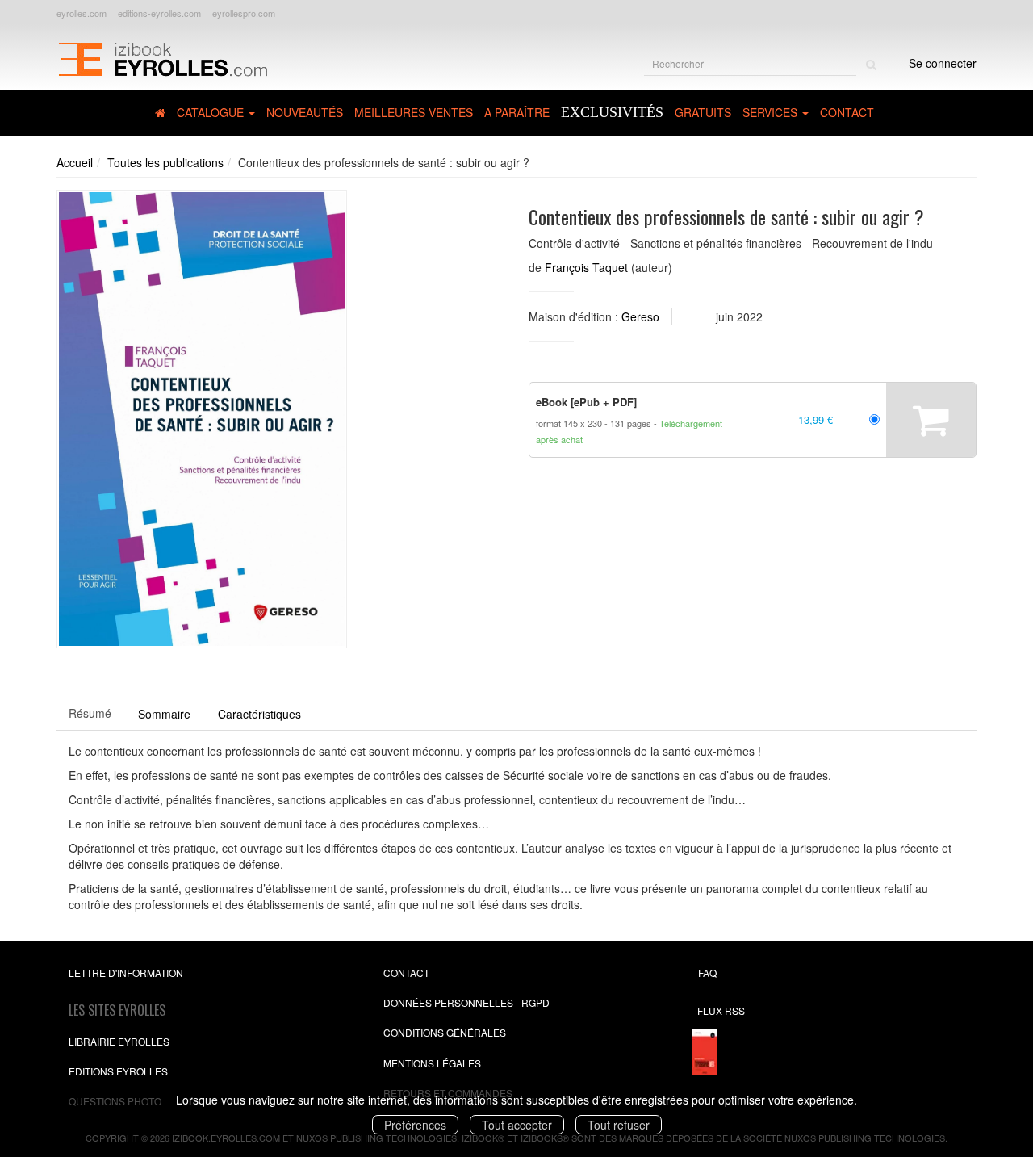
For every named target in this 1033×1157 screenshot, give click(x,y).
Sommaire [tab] (164, 714)
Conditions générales (444, 1032)
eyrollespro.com (243, 12)
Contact (847, 112)
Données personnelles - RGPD (466, 1002)
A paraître (517, 112)
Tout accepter (517, 1125)
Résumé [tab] (90, 713)
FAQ (707, 972)
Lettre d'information (126, 972)
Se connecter (943, 63)
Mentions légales (432, 1063)
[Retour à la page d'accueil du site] (162, 57)
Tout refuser (619, 1125)
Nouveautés (304, 112)
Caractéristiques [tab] (259, 714)
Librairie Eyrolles (119, 1041)
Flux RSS (721, 1010)
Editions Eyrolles (118, 1071)
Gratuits (703, 112)
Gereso (640, 316)
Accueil (74, 162)
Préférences (415, 1125)
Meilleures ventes (413, 112)
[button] (201, 419)
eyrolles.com (81, 12)
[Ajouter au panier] (931, 420)
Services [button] (771, 112)
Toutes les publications (165, 162)
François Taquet (586, 267)
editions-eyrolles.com (159, 12)
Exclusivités (612, 112)
